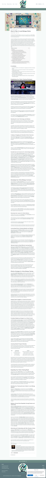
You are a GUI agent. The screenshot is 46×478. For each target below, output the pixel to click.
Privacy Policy (3, 471)
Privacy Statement (36, 476)
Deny (36, 475)
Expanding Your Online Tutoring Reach (16, 60)
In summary (13, 49)
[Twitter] (37, 4)
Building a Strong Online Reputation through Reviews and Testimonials (21, 62)
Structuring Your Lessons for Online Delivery (18, 54)
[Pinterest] (40, 4)
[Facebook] (36, 4)
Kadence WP (19, 475)
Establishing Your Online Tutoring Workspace (17, 50)
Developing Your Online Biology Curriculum (17, 53)
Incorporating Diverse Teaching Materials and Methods (19, 55)
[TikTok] (42, 4)
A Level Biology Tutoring (14, 29)
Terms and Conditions (5, 470)
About (43, 468)
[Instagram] (39, 4)
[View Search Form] (43, 4)
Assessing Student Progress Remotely (17, 59)
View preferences (42, 475)
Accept (30, 475)
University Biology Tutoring (5, 468)
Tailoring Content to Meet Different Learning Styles (19, 56)
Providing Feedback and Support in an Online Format (19, 58)
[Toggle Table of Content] (28, 48)
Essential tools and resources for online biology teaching (19, 52)
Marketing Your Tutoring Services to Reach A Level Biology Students (21, 61)
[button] (44, 469)
